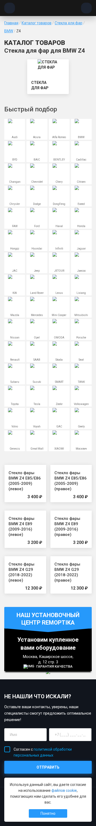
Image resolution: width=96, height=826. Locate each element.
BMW (8, 31)
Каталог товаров (36, 23)
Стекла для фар (68, 23)
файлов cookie (64, 790)
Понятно (48, 813)
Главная (11, 23)
